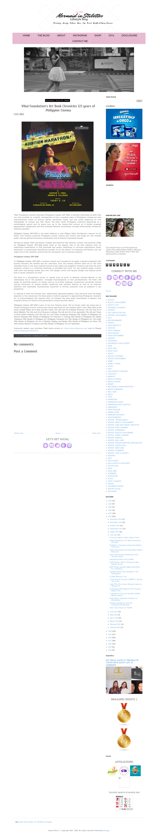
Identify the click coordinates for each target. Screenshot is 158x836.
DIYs (111, 35)
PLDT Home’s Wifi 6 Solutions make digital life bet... (124, 563)
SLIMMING (112, 473)
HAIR (110, 346)
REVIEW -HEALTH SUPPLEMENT (120, 433)
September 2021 (116, 529)
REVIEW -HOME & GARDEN (118, 435)
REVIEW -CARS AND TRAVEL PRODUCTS (123, 425)
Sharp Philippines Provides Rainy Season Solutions (126, 551)
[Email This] (15, 114)
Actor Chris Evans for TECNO (121, 608)
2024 (110, 507)
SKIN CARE (112, 471)
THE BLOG (44, 35)
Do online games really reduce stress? (124, 538)
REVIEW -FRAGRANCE (116, 430)
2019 (110, 634)
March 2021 (114, 621)
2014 (110, 650)
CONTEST (111, 310)
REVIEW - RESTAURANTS (118, 420)
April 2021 (114, 618)
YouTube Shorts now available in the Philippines (124, 573)
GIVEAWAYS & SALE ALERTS (119, 343)
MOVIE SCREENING (115, 389)
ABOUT (61, 35)
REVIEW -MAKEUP (115, 438)
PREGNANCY (113, 407)
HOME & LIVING (114, 364)
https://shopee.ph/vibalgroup (26, 331)
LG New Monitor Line (118, 577)
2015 (110, 647)
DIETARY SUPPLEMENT (117, 315)
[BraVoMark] (124, 787)
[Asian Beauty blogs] (124, 751)
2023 (110, 510)
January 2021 (115, 627)
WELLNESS (112, 491)
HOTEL (110, 366)
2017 (110, 641)
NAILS (110, 394)
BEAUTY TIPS (113, 305)
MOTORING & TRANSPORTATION (120, 387)
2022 (110, 513)
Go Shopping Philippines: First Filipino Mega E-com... (125, 590)
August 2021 (114, 532)
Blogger (107, 831)
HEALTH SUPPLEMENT (117, 359)
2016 (110, 644)
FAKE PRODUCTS (114, 325)
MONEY (111, 384)
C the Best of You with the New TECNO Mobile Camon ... (125, 595)
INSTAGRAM (80, 35)
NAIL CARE (112, 392)
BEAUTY (111, 300)
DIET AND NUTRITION (117, 313)
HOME (26, 35)
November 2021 (116, 522)
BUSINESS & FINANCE (116, 308)
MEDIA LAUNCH (114, 382)
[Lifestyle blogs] (124, 726)
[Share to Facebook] (21, 114)
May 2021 (114, 615)
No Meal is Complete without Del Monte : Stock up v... (126, 546)
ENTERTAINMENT (115, 320)
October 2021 (115, 526)
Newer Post (18, 433)
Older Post (96, 433)
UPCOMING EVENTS (115, 486)
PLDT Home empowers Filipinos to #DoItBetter (123, 599)
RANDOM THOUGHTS (116, 415)
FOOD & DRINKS (114, 331)
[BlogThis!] (17, 114)
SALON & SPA (113, 466)
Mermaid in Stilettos (123, 243)
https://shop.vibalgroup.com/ (75, 328)
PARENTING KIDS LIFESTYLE (119, 405)
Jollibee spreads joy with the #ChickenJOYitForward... (121, 604)
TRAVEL (111, 484)
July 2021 (114, 535)
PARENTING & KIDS (115, 402)
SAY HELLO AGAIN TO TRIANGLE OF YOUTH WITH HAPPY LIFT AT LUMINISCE (122, 663)
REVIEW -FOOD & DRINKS (118, 428)
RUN (109, 458)
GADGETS (111, 338)
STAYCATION (113, 476)
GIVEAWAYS (112, 341)
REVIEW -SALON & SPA (117, 445)
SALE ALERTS (113, 461)
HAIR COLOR (113, 351)
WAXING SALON (114, 489)
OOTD (110, 397)
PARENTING (112, 399)
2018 (110, 638)
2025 (110, 504)
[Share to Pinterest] (23, 114)
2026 (110, 501)
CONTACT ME (80, 41)
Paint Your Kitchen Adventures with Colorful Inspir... (124, 556)
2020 (110, 631)
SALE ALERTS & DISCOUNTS (119, 463)
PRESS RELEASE (114, 410)
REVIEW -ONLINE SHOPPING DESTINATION (125, 443)
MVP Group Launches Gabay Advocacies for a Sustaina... (125, 568)
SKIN (110, 468)
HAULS (110, 354)
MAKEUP (111, 377)
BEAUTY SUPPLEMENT (117, 303)
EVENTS (111, 323)
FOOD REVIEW (113, 333)
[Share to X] (19, 114)
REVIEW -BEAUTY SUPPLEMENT (120, 422)
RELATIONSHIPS (114, 417)
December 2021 (116, 519)
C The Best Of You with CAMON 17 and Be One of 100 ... (126, 580)
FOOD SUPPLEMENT (116, 336)
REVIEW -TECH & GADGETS (118, 453)
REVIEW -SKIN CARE (116, 448)
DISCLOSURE (129, 35)
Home (58, 433)
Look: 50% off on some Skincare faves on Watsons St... (126, 585)
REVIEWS (111, 456)
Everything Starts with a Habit (122, 559)
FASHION (111, 328)
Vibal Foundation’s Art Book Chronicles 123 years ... (125, 542)
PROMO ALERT (113, 412)
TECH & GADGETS (114, 481)
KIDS (110, 369)
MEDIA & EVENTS (114, 379)
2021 (110, 517)
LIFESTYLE (112, 374)
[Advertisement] (57, 416)
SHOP (97, 35)
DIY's (110, 318)
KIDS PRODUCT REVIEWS (118, 371)
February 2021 (115, 624)
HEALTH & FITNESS (115, 356)
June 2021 (114, 612)
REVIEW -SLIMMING (116, 451)
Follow (108, 291)
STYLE (110, 479)
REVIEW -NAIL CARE (116, 440)
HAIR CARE (112, 348)
